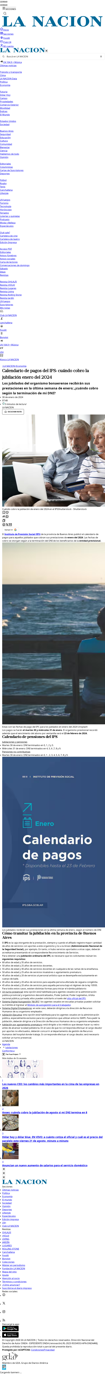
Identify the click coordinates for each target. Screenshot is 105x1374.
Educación (5, 137)
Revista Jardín (7, 298)
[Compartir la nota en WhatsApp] (7, 517)
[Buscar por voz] (101, 56)
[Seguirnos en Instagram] (3, 1312)
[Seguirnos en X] (3, 1303)
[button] (52, 204)
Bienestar (5, 147)
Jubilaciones (11, 1047)
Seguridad (5, 134)
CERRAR (3, 2)
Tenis (2, 186)
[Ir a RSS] (3, 1320)
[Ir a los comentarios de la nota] (7, 512)
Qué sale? (5, 232)
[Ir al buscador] (5, 13)
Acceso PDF (6, 248)
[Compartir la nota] (3, 517)
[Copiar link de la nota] (3, 521)
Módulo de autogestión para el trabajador (49, 1004)
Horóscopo (6, 209)
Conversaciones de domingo (15, 265)
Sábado (4, 268)
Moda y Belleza (7, 222)
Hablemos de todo (9, 153)
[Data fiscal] (4, 1369)
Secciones (8, 33)
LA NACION (8, 366)
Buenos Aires (7, 131)
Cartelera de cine (9, 235)
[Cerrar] (46, 51)
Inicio (6, 29)
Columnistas (6, 167)
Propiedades (6, 101)
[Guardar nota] (3, 512)
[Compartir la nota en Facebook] (3, 525)
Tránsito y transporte (11, 72)
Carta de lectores (9, 262)
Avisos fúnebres (8, 255)
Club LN (7, 42)
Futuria (3, 91)
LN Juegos (5, 199)
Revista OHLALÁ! (8, 281)
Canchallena (6, 189)
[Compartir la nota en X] (7, 525)
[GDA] (10, 1359)
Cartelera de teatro (10, 239)
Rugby (3, 183)
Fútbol (3, 180)
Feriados (4, 212)
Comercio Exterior (9, 104)
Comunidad (6, 144)
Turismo (4, 203)
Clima (3, 75)
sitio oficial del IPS (76, 998)
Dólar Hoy (5, 94)
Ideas (3, 271)
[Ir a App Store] (10, 1336)
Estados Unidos (8, 121)
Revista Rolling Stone (11, 294)
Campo (3, 98)
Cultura (4, 140)
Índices (3, 111)
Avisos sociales (7, 258)
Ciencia (3, 150)
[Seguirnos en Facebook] (3, 1295)
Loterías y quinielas (10, 216)
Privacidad (49, 1349)
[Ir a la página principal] (52, 25)
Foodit (6, 38)
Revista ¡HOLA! (7, 284)
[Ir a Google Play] (10, 1330)
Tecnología (5, 206)
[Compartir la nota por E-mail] (10, 525)
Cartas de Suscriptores (12, 170)
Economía (20, 366)
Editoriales (5, 163)
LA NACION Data (8, 78)
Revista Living (7, 291)
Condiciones (37, 1349)
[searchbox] (51, 56)
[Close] (3, 1169)
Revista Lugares (8, 288)
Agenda (6, 1044)
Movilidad (5, 108)
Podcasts (4, 219)
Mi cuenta (8, 46)
